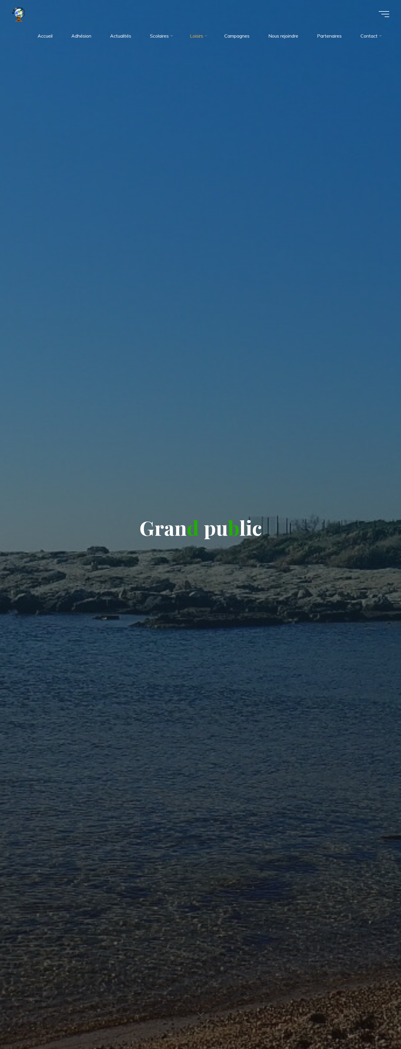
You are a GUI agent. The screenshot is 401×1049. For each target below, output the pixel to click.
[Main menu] (384, 14)
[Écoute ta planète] (18, 14)
